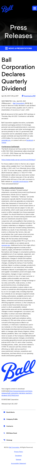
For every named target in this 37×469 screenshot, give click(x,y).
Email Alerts (9, 412)
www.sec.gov (5, 245)
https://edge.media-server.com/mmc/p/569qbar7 (18, 160)
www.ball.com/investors (20, 181)
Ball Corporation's (19, 103)
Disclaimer (18, 455)
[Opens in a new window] (18, 370)
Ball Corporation (14, 447)
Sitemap (7, 440)
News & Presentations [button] (20, 48)
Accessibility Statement (18, 463)
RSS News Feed (10, 433)
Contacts (8, 426)
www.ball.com (6, 140)
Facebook (29, 140)
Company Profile (10, 419)
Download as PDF (30, 96)
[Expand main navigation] (34, 8)
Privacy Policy (18, 451)
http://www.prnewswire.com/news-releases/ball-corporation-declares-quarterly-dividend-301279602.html (17, 393)
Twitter (3, 142)
